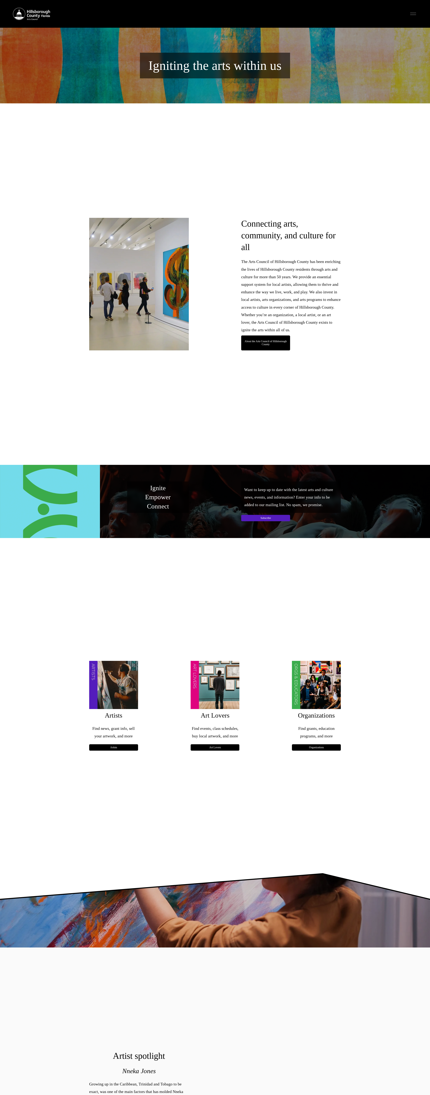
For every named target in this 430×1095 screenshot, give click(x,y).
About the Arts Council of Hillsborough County (266, 343)
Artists (113, 747)
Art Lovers (215, 747)
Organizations (316, 747)
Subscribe (266, 518)
